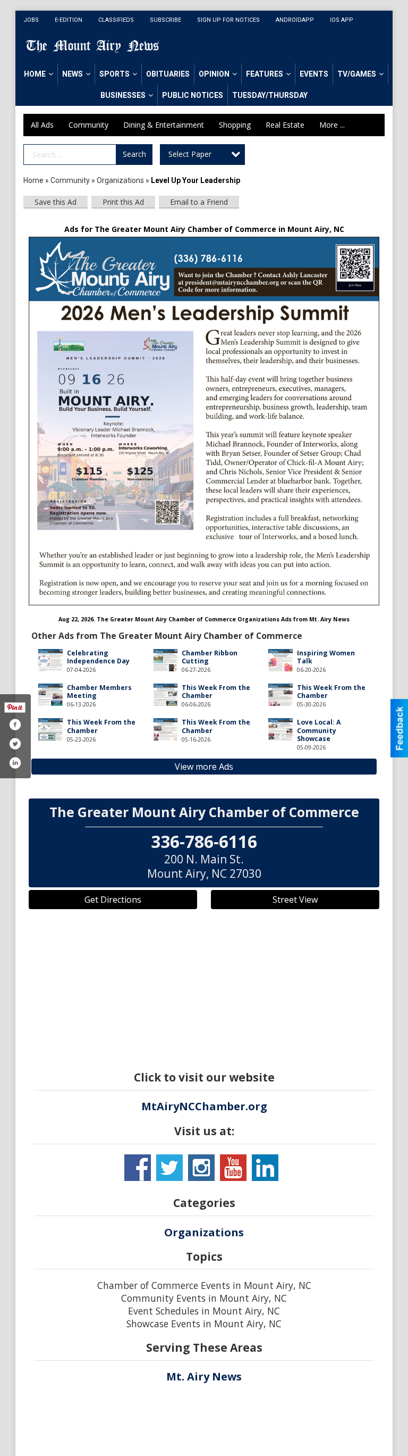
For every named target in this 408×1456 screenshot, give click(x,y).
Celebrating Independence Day (98, 656)
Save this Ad (55, 202)
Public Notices (192, 95)
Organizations (120, 180)
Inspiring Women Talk (326, 656)
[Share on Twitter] (15, 743)
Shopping (235, 125)
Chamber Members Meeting (99, 691)
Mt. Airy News (204, 1376)
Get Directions (112, 899)
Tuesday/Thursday (270, 95)
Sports (114, 74)
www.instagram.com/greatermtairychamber (201, 1167)
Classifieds (116, 19)
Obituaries (168, 74)
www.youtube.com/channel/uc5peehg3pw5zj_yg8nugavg (233, 1167)
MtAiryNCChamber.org (204, 1106)
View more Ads (204, 766)
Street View (295, 899)
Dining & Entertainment (163, 125)
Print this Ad (123, 202)
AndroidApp (295, 19)
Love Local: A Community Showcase (319, 730)
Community (88, 125)
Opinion (214, 74)
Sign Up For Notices (228, 19)
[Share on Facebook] (15, 724)
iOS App (341, 19)
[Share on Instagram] (15, 762)
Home (35, 74)
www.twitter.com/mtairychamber (169, 1167)
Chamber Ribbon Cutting (209, 656)
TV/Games (356, 74)
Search (134, 154)
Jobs (31, 19)
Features (264, 74)
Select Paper (189, 154)
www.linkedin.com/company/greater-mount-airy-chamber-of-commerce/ (265, 1167)
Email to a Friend (199, 202)
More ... (332, 125)
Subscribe (165, 19)
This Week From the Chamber (216, 691)
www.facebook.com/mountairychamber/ (137, 1167)
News (72, 74)
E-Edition (68, 19)
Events (314, 74)
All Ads (42, 125)
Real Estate (285, 125)
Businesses (123, 95)
